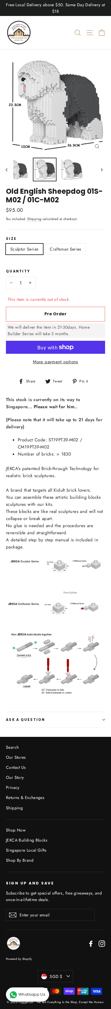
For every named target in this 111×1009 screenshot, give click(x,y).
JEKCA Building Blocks (26, 840)
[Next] (101, 169)
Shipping (34, 219)
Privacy (13, 787)
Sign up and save (30, 883)
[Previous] (9, 169)
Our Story (15, 777)
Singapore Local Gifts (26, 850)
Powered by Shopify (19, 959)
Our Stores (16, 757)
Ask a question (25, 719)
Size (11, 239)
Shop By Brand (19, 860)
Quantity (18, 271)
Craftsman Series (65, 249)
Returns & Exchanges (25, 797)
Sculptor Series (24, 249)
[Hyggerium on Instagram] (102, 943)
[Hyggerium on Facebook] (91, 943)
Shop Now (15, 830)
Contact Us (16, 767)
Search (12, 747)
